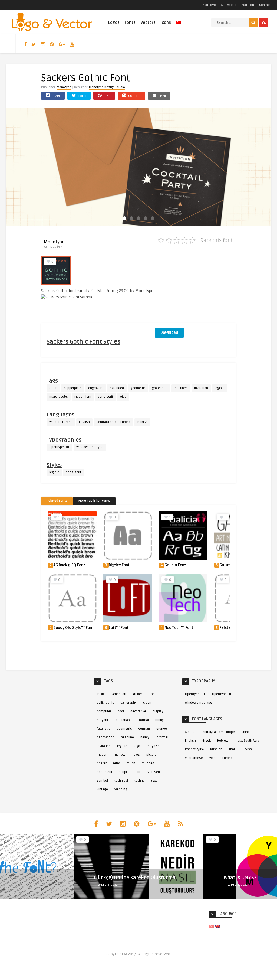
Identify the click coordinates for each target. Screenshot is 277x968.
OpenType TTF (222, 694)
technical (121, 781)
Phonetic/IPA (194, 749)
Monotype (64, 87)
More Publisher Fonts (94, 501)
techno (139, 781)
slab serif (154, 772)
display (158, 711)
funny (159, 720)
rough (131, 763)
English (84, 422)
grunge (161, 729)
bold (154, 694)
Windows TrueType (89, 447)
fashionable (124, 720)
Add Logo (209, 5)
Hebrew (222, 741)
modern (102, 755)
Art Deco (138, 694)
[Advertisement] (195, 289)
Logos (114, 22)
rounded (148, 763)
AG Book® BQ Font (69, 565)
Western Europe (60, 422)
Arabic (189, 732)
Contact (265, 5)
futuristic (103, 729)
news (136, 755)
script (123, 772)
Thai (232, 749)
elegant (102, 720)
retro (116, 763)
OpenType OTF (59, 447)
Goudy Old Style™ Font (73, 627)
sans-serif (105, 397)
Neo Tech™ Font (178, 627)
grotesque (159, 388)
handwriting (105, 737)
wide (123, 397)
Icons (166, 22)
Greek (206, 741)
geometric (138, 388)
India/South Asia (247, 741)
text (154, 781)
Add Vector (228, 5)
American (119, 694)
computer (104, 711)
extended (117, 388)
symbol (102, 781)
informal (162, 737)
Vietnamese (194, 758)
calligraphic (105, 703)
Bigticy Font (119, 565)
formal (144, 720)
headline (127, 737)
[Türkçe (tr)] (211, 926)
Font (228, 884)
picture (151, 755)
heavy (144, 737)
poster (102, 763)
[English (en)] (217, 926)
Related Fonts (57, 501)
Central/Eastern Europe (113, 422)
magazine (154, 746)
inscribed (181, 388)
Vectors (148, 22)
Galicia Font (175, 565)
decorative (138, 711)
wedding (120, 789)
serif (137, 772)
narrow (120, 755)
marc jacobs (58, 397)
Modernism (82, 397)
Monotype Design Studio (107, 87)
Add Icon (248, 5)
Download (169, 332)
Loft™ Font (118, 627)
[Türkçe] (178, 25)
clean (53, 388)
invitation (201, 388)
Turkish (142, 422)
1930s (101, 694)
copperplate (73, 388)
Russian (216, 749)
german (144, 729)
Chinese (247, 732)
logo (137, 746)
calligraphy (128, 703)
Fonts (130, 22)
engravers (95, 388)
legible (220, 388)
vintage (102, 789)
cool (121, 711)
